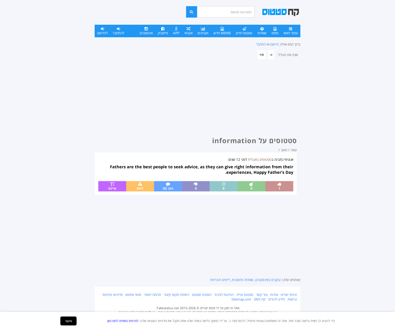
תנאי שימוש (133, 294)
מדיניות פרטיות (112, 294)
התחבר (261, 44)
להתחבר (118, 33)
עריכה (112, 188)
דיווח (140, 188)
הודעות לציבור (224, 294)
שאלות (262, 33)
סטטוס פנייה (244, 294)
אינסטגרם (146, 33)
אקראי (188, 33)
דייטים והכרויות (220, 279)
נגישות (292, 299)
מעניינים (203, 33)
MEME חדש (222, 33)
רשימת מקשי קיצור (176, 294)
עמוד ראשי (290, 33)
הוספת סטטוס (201, 294)
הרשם (274, 44)
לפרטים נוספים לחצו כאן (123, 321)
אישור (68, 321)
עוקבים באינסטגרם (268, 279)
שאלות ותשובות (243, 279)
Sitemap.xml (241, 299)
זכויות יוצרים (289, 294)
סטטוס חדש (244, 33)
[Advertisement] (197, 99)
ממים (275, 33)
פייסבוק (163, 33)
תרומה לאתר (152, 294)
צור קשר (261, 294)
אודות (274, 294)
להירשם (102, 33)
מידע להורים (276, 299)
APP (176, 33)
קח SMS (260, 299)
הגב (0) (168, 188)
